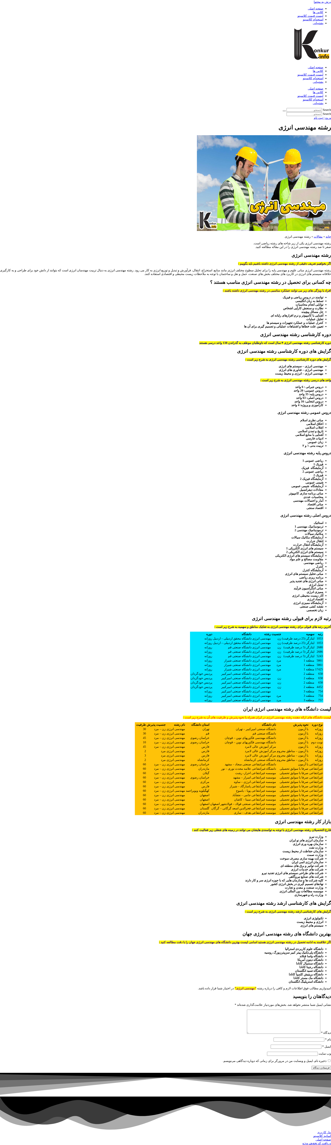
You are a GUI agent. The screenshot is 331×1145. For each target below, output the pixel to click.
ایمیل (326, 1046)
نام (328, 1039)
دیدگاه (326, 1032)
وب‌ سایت (325, 1053)
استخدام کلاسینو (313, 19)
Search (327, 109)
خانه (328, 236)
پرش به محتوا (322, 1)
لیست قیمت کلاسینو (310, 15)
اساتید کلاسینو (322, 1136)
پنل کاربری (324, 1132)
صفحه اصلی (315, 8)
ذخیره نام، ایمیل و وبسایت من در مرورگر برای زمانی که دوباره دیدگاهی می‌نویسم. (274, 1060)
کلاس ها (318, 12)
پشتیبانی (318, 23)
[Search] (284, 110)
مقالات (318, 236)
